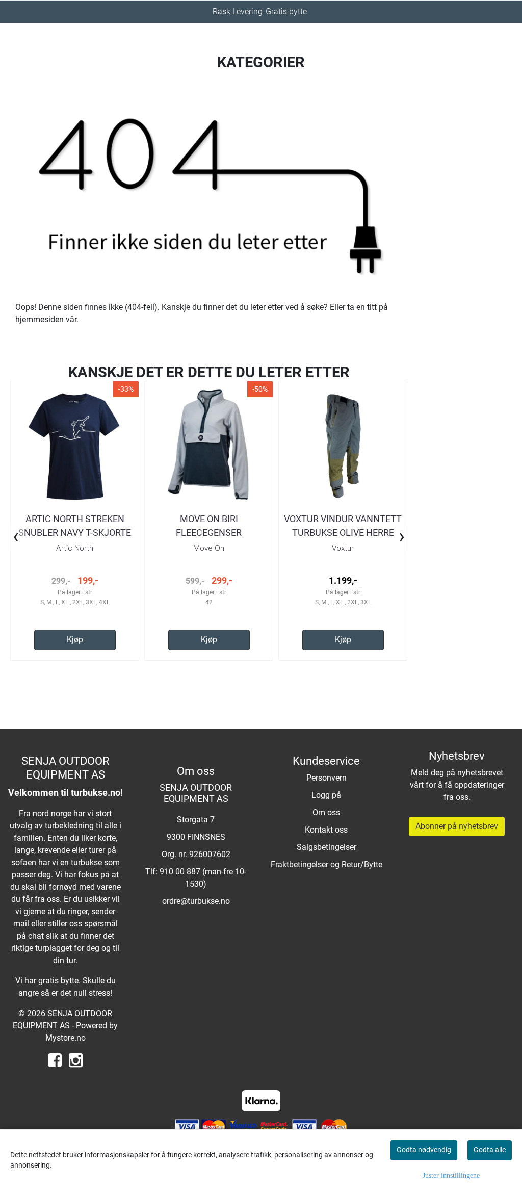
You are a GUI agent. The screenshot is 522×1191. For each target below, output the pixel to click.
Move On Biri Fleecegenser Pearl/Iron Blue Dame (208, 532)
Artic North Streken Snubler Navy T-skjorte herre (74, 532)
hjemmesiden (39, 319)
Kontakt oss (326, 830)
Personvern (326, 778)
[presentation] (16, 538)
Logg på (326, 795)
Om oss (326, 812)
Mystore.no (65, 1038)
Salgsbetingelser (326, 847)
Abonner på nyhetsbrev (456, 826)
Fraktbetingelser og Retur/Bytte (326, 864)
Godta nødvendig (424, 1150)
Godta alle (490, 1150)
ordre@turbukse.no (196, 901)
